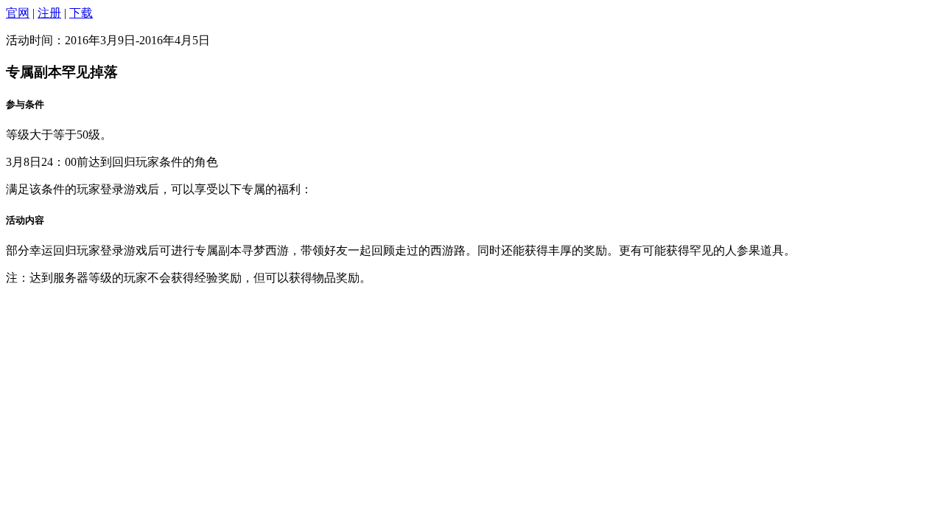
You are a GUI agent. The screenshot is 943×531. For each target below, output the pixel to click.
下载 (81, 13)
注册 (49, 13)
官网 (17, 13)
